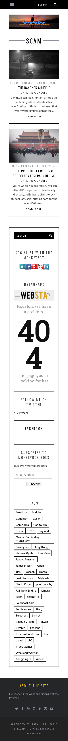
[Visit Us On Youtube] (40, 268)
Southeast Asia (25, 602)
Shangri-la (33, 596)
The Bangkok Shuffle (34, 87)
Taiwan (43, 621)
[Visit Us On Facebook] (28, 268)
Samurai (45, 590)
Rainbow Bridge (26, 590)
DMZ (30, 531)
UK (30, 640)
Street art (22, 615)
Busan (36, 518)
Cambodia (22, 524)
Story (14, 82)
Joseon (30, 571)
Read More (34, 117)
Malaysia (43, 578)
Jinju (18, 571)
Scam (19, 596)
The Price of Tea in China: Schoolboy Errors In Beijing (34, 173)
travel (19, 640)
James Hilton (24, 565)
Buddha (36, 512)
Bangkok (21, 512)
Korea (43, 571)
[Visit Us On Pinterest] (34, 268)
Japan (40, 565)
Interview (44, 553)
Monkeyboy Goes (36, 92)
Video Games (24, 646)
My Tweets (21, 412)
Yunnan (40, 659)
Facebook (34, 428)
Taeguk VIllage (25, 621)
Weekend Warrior (27, 652)
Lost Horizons (24, 578)
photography (44, 584)
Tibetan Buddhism (27, 634)
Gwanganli (22, 547)
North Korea (24, 584)
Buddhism (22, 518)
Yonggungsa (23, 659)
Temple (20, 627)
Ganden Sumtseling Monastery (28, 538)
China (15, 165)
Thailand (26, 82)
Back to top (33, 733)
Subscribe (34, 484)
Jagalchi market (26, 559)
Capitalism (40, 524)
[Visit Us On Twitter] (22, 268)
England (44, 531)
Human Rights (24, 553)
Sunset (36, 615)
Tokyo (47, 634)
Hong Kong (41, 547)
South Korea (23, 609)
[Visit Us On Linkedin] (46, 268)
